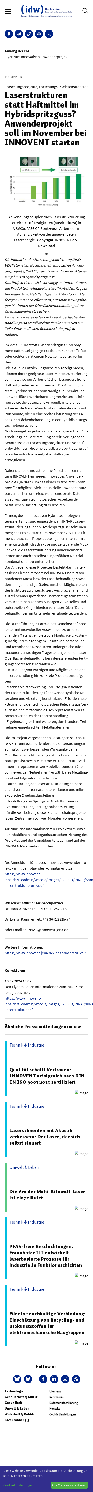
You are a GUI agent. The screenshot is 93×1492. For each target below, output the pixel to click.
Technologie (14, 1391)
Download (46, 245)
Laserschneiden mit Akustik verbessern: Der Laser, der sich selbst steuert (45, 1136)
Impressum (56, 1397)
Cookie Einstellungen (62, 1414)
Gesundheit (13, 1402)
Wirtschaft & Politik (19, 1414)
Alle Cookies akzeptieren (69, 1485)
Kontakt (54, 1408)
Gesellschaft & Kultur (21, 1397)
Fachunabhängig (17, 1420)
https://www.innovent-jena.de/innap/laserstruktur (45, 953)
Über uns (55, 1391)
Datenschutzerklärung (63, 1403)
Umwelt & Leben (17, 1408)
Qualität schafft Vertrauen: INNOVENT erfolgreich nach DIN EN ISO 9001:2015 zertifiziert (47, 1076)
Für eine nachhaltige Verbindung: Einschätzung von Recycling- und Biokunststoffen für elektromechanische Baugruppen (48, 1323)
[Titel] (9, 34)
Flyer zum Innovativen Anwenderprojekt (37, 56)
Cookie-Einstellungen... (19, 1485)
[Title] (29, 34)
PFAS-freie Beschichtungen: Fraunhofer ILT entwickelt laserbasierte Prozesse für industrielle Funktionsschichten (46, 1256)
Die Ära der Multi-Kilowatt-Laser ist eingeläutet (47, 1194)
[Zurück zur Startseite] (46, 11)
